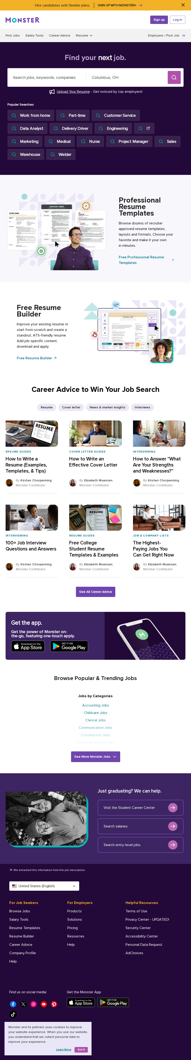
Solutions (74, 919)
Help (13, 961)
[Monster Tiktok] (14, 1016)
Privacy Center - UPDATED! (147, 919)
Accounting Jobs (95, 705)
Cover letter (71, 407)
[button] (174, 77)
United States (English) (37, 886)
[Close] (183, 5)
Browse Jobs (19, 911)
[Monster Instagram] (35, 1005)
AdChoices (134, 953)
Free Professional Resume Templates (141, 260)
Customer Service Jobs (95, 742)
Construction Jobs (95, 735)
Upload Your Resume (73, 91)
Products (74, 911)
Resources (75, 936)
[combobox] (46, 77)
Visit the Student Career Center (129, 807)
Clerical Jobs (95, 720)
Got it (81, 1049)
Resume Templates (24, 928)
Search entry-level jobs (122, 845)
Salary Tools (34, 35)
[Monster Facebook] (14, 1005)
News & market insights (107, 407)
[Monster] (23, 20)
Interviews (142, 407)
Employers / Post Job (163, 35)
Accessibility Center (142, 936)
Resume (47, 407)
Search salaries (116, 826)
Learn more (63, 1049)
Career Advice (59, 35)
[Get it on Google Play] (115, 1002)
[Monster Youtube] (45, 1005)
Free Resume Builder (34, 358)
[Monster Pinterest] (55, 1005)
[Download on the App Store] (82, 1002)
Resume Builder (21, 936)
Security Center (138, 928)
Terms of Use (136, 911)
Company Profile (22, 953)
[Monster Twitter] (25, 1005)
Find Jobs (13, 35)
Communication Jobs (95, 727)
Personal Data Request (144, 944)
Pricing (72, 928)
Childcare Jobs (95, 712)
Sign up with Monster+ (117, 5)
